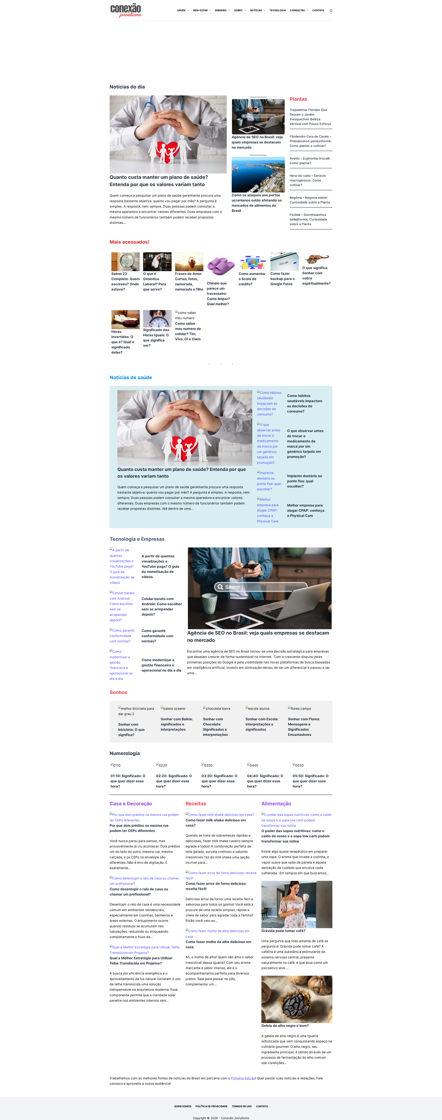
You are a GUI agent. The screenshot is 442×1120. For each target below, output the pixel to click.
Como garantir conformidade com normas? (157, 636)
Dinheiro (221, 10)
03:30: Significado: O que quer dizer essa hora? (219, 781)
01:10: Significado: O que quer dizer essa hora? (127, 781)
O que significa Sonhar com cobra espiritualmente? (316, 275)
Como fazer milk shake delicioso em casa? (216, 822)
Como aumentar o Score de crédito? (252, 279)
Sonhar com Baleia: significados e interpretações (177, 724)
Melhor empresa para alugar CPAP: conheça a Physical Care (305, 510)
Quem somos (182, 1106)
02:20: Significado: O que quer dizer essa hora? (174, 781)
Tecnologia (278, 10)
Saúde (181, 10)
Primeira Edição (243, 1078)
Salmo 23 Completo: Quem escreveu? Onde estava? (125, 281)
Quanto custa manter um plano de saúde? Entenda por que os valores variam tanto (159, 180)
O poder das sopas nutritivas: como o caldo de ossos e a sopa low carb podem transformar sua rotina (295, 836)
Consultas (297, 10)
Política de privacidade (212, 1106)
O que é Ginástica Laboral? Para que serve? (154, 281)
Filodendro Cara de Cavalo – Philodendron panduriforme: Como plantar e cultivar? (311, 141)
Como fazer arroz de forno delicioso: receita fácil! (216, 886)
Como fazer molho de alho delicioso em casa (218, 944)
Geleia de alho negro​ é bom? (285, 1026)
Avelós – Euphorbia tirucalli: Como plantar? (310, 161)
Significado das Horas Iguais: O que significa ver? (156, 338)
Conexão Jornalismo (235, 1118)
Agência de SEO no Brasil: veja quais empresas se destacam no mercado (257, 142)
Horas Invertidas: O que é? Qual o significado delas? (122, 342)
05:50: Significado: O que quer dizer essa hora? (311, 781)
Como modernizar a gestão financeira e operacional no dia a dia (161, 665)
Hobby (238, 10)
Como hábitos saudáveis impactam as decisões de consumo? (304, 403)
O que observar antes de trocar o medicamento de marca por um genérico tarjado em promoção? (305, 444)
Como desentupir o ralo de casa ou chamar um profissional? (139, 891)
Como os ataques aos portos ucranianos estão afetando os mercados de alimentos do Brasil (257, 203)
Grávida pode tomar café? (283, 931)
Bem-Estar (200, 10)
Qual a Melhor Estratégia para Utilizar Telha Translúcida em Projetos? (141, 960)
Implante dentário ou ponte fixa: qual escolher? (304, 481)
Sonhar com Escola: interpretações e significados (262, 724)
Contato (318, 10)
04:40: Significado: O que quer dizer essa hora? (265, 781)
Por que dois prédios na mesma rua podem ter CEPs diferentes (139, 828)
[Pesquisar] (331, 10)
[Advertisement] (221, 47)
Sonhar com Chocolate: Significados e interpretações (215, 727)
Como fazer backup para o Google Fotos (282, 278)
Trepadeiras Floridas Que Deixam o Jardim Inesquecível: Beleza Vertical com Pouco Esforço (310, 117)
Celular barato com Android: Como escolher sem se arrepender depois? (162, 606)
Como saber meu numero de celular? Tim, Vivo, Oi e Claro (188, 331)
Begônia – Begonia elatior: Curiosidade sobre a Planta (310, 200)
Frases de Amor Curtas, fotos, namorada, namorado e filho (189, 281)
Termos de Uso (242, 1106)
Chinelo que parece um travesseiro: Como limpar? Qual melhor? (218, 293)
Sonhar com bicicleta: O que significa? (131, 729)
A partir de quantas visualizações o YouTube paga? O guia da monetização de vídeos (160, 566)
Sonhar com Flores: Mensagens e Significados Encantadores (304, 727)
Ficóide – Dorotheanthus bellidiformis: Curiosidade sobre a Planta (308, 219)
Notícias (256, 10)
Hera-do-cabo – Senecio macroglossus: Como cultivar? (308, 180)
